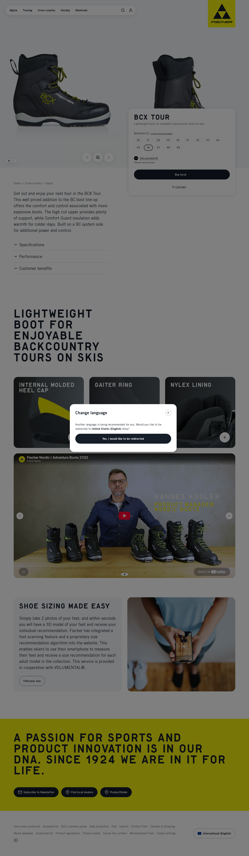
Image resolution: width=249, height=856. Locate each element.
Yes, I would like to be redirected (123, 438)
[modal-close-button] (168, 413)
